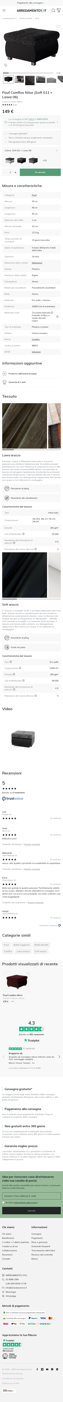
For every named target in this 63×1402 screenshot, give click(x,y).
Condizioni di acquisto (13, 1378)
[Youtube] (48, 1369)
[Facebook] (38, 1369)
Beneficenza (8, 1238)
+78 (12, 1001)
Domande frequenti (41, 1246)
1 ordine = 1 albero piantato (15, 1242)
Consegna (36, 1234)
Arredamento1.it (9, 18)
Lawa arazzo (11, 455)
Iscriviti (31, 1210)
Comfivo (36, 339)
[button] (31, 3)
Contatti (6, 1258)
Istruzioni (36, 351)
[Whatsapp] (58, 1369)
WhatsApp (11, 1296)
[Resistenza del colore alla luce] (36, 549)
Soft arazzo (10, 604)
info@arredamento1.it (16, 1287)
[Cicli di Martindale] (23, 534)
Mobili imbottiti (25, 18)
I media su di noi (10, 1246)
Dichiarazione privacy (12, 1373)
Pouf (37, 18)
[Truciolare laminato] (52, 312)
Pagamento (37, 1238)
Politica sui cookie (10, 1383)
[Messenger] (53, 1369)
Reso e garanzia (39, 1242)
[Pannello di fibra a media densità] (57, 316)
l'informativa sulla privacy (26, 1202)
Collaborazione (9, 1250)
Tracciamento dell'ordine (43, 1250)
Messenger (11, 1292)
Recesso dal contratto (42, 1254)
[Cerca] (53, 10)
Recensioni (7, 1254)
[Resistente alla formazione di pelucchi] (14, 543)
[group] (31, 1054)
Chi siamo (6, 1234)
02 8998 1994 (12, 1279)
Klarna (35, 1258)
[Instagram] (43, 1369)
